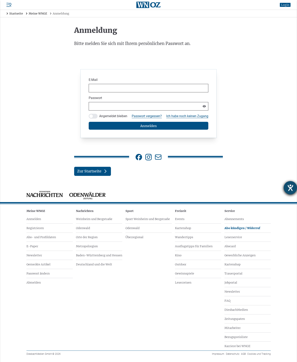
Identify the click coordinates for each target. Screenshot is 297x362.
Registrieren (35, 228)
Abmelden (33, 282)
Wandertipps (184, 237)
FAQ (227, 301)
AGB (243, 354)
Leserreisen (183, 282)
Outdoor (180, 264)
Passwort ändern (38, 273)
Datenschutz (232, 354)
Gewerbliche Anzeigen (240, 255)
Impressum (218, 354)
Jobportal (230, 282)
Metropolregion (87, 246)
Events (179, 219)
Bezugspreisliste (236, 337)
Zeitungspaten (234, 319)
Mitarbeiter (232, 328)
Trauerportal (233, 273)
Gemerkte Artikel (38, 264)
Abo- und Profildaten (41, 237)
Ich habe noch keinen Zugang (187, 116)
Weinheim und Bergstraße (94, 219)
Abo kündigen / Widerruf (242, 228)
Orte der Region (87, 237)
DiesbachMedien (236, 310)
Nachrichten (85, 211)
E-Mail (93, 80)
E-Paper (32, 246)
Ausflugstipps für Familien (194, 246)
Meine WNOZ (35, 211)
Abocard (230, 246)
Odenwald (83, 228)
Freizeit (180, 211)
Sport (129, 211)
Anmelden (33, 219)
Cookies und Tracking (259, 354)
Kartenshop (183, 228)
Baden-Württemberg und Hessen (99, 255)
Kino (178, 255)
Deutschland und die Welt (94, 264)
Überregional (134, 237)
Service (229, 211)
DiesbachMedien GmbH (43, 354)
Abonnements (234, 219)
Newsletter (34, 255)
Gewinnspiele (184, 273)
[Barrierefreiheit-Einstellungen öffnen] (290, 187)
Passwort (95, 98)
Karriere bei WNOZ (237, 346)
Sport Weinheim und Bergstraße (147, 219)
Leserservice (233, 237)
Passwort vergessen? (147, 116)
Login (285, 5)
